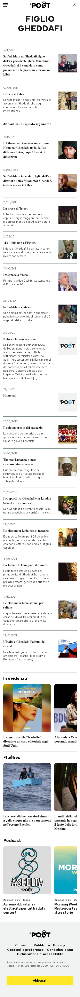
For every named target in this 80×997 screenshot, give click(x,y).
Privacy (59, 945)
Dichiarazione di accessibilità (40, 954)
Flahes (11, 757)
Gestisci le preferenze (25, 950)
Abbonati (40, 980)
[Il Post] (40, 4)
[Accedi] (74, 4)
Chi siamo (23, 945)
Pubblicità (42, 945)
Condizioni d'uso (60, 950)
